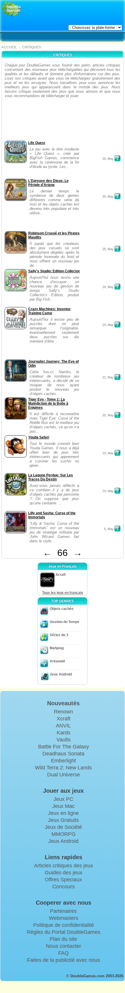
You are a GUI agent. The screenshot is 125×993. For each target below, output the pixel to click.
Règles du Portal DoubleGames (63, 932)
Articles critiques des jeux (63, 866)
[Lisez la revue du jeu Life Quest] (117, 158)
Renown (63, 712)
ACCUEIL (9, 47)
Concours (63, 887)
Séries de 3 (59, 635)
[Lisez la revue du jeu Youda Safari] (117, 453)
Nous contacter (63, 946)
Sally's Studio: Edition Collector (54, 271)
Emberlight (63, 761)
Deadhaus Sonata (63, 754)
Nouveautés (63, 703)
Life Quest (36, 143)
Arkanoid (57, 661)
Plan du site (63, 939)
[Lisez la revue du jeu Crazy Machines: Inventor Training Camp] (117, 324)
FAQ (63, 953)
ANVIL (63, 726)
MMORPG (63, 834)
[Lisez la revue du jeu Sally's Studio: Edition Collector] (117, 287)
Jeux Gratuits (63, 820)
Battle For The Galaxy (63, 747)
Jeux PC (63, 799)
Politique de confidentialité (63, 925)
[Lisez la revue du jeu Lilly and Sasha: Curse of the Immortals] (117, 528)
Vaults (63, 740)
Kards (63, 733)
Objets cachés (62, 609)
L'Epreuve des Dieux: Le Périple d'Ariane (48, 183)
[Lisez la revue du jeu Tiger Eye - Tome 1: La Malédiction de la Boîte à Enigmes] (117, 415)
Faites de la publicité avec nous (63, 960)
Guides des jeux (63, 873)
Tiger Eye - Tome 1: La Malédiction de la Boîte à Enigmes (48, 403)
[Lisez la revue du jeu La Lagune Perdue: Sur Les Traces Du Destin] (117, 491)
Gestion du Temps (64, 622)
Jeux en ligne (63, 813)
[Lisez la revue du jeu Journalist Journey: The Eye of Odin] (117, 377)
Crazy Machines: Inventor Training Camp (49, 311)
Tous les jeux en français (62, 593)
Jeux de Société (63, 827)
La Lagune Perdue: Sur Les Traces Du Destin (50, 477)
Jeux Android (61, 674)
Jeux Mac (63, 806)
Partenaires (63, 911)
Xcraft (63, 719)
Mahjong (57, 648)
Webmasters (63, 918)
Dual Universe (63, 775)
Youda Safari (38, 437)
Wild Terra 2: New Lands (63, 768)
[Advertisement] (21, 121)
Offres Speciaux (63, 880)
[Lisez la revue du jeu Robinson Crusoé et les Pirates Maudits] (117, 249)
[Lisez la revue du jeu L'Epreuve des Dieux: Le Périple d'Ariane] (117, 196)
